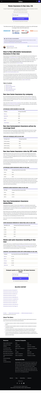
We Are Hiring (22, 378)
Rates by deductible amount (11, 89)
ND (28, 365)
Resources (5, 340)
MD (27, 363)
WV (27, 366)
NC (26, 365)
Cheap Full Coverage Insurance (7, 345)
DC (32, 362)
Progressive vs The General (32, 348)
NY (25, 365)
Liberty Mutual (6, 122)
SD (17, 366)
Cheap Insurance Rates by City (7, 356)
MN (32, 363)
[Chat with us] (39, 1)
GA (36, 362)
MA (29, 363)
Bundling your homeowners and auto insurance (24, 245)
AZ (24, 362)
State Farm (6, 116)
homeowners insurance (14, 57)
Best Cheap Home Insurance (8, 353)
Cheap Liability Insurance (7, 343)
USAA (5, 120)
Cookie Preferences (27, 387)
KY (23, 363)
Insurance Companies (20, 340)
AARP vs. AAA (17, 346)
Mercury (30, 97)
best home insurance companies (12, 104)
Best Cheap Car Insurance (7, 351)
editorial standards (11, 42)
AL (21, 362)
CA (27, 362)
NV (19, 365)
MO (36, 363)
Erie (16, 350)
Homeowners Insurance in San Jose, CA (9, 314)
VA (24, 366)
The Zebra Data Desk (7, 361)
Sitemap (4, 360)
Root (28, 343)
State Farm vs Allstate (31, 346)
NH (20, 365)
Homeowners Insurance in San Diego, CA (10, 306)
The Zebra (5, 313)
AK (23, 362)
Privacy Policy (18, 387)
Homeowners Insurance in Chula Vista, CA (10, 304)
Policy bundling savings (10, 90)
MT (15, 365)
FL (34, 362)
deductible (22, 206)
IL (16, 369)
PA (34, 365)
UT (21, 366)
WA (26, 366)
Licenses (22, 387)
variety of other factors (26, 79)
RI (35, 365)
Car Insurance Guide (6, 348)
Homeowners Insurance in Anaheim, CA (10, 293)
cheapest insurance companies (15, 102)
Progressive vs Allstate (31, 355)
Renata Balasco (34, 46)
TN (18, 366)
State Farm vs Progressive (19, 348)
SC (15, 366)
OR (32, 365)
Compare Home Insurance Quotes (14, 313)
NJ (20, 370)
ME (26, 363)
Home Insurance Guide (7, 349)
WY (31, 366)
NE (17, 365)
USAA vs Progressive (19, 355)
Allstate (5, 118)
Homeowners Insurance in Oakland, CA (10, 302)
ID (16, 363)
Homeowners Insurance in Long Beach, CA (10, 299)
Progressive (17, 344)
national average (20, 62)
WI (29, 366)
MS (34, 363)
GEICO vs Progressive (19, 353)
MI (31, 363)
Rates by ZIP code (9, 87)
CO (29, 362)
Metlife (28, 350)
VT (23, 366)
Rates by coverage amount (10, 86)
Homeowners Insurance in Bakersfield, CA (10, 297)
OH (29, 365)
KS (21, 363)
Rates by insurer (8, 85)
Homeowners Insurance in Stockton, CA (10, 300)
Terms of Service (13, 387)
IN (19, 363)
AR (26, 362)
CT (30, 362)
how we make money (24, 42)
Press (17, 378)
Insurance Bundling (6, 358)
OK (31, 365)
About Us (11, 378)
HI (15, 363)
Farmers (5, 260)
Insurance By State (19, 359)
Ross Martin (10, 46)
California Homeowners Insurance (26, 313)
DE (33, 362)
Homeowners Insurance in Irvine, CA (9, 295)
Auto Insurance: (18, 362)
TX (20, 366)
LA (24, 363)
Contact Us (29, 378)
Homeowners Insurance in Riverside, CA (10, 290)
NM (23, 365)
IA (20, 363)
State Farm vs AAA (30, 353)
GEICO (5, 258)
